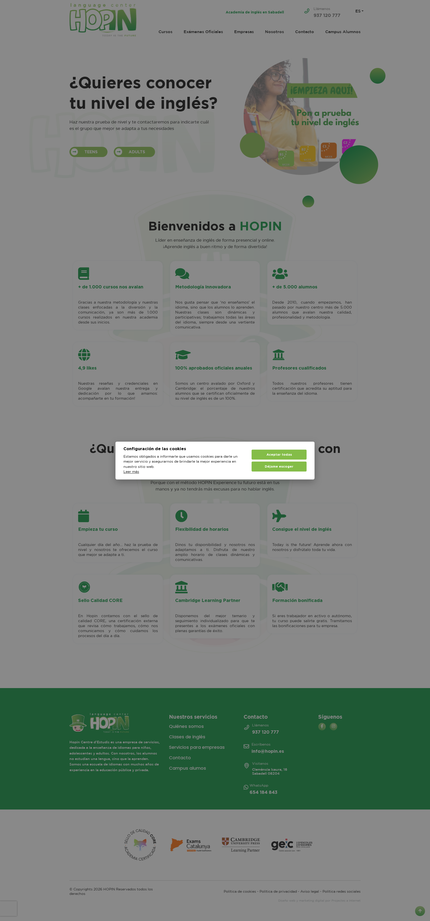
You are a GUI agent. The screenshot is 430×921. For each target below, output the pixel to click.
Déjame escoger (279, 466)
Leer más (131, 471)
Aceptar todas (279, 454)
